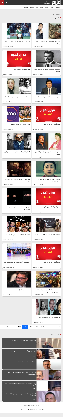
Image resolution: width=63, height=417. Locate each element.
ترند (37, 7)
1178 (36, 326)
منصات (32, 7)
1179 (31, 326)
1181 (19, 326)
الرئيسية (58, 7)
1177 (42, 326)
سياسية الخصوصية (33, 409)
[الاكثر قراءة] (2, 334)
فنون (41, 7)
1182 (13, 326)
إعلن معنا (23, 409)
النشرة (51, 7)
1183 (8, 326)
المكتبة (26, 7)
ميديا (46, 7)
